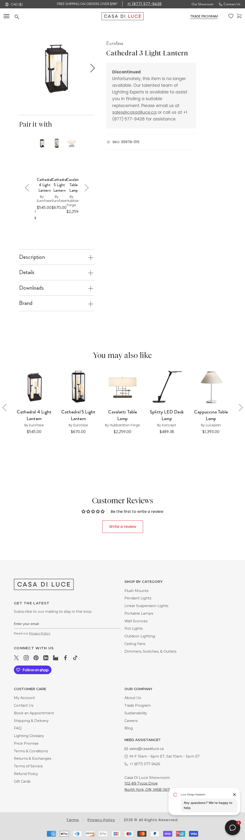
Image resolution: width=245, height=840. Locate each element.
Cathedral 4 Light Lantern (44, 185)
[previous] (21, 68)
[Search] (58, 17)
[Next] (84, 187)
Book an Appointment (34, 713)
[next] (91, 68)
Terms (72, 819)
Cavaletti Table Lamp (74, 185)
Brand (26, 303)
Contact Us (231, 4)
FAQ (18, 728)
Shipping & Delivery (31, 721)
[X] (16, 658)
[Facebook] (65, 658)
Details (26, 272)
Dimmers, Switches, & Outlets (150, 651)
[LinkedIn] (45, 658)
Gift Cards (22, 781)
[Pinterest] (36, 658)
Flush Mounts (136, 591)
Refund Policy (26, 774)
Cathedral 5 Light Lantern (59, 185)
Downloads (31, 288)
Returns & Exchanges (32, 758)
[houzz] (55, 658)
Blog (128, 728)
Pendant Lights (137, 598)
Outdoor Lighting (139, 636)
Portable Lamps (138, 613)
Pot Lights (133, 628)
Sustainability (135, 713)
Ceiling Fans (134, 644)
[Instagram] (26, 658)
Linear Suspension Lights (146, 606)
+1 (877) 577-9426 (144, 3)
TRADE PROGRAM (204, 16)
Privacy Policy (39, 633)
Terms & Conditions (31, 751)
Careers (131, 721)
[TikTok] (75, 658)
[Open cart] (239, 16)
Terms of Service (28, 766)
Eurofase (114, 43)
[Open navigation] (6, 16)
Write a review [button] (122, 526)
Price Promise (26, 743)
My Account (24, 698)
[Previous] (28, 187)
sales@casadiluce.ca (134, 112)
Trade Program (137, 705)
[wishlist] (230, 16)
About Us (132, 698)
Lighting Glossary (29, 736)
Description (32, 257)
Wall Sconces (135, 621)
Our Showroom (202, 4)
